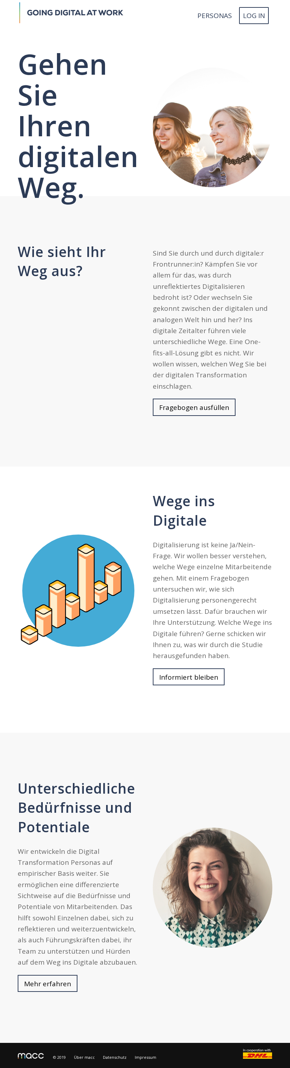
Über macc (84, 1057)
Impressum (145, 1057)
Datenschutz (115, 1057)
